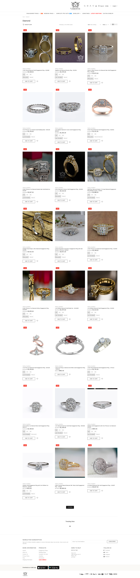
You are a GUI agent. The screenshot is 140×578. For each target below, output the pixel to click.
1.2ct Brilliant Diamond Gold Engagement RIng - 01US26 (100, 308)
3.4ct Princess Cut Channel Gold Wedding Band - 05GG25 (36, 129)
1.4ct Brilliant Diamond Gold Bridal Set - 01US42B (67, 308)
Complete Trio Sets (43, 554)
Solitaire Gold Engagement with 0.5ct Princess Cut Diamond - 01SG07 (101, 426)
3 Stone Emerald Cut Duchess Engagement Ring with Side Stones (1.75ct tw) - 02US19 (69, 249)
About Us (25, 552)
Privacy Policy (26, 556)
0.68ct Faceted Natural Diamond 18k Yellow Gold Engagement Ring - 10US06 (69, 486)
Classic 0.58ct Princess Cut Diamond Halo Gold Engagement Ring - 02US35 (101, 71)
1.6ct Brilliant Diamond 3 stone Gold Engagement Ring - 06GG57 (68, 130)
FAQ (24, 558)
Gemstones (41, 558)
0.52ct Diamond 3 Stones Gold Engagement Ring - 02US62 (69, 189)
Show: (104, 24)
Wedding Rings (42, 552)
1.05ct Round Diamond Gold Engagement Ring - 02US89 (36, 70)
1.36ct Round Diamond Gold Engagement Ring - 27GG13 (100, 367)
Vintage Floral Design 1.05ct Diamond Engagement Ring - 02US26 (36, 249)
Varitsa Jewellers (75, 5)
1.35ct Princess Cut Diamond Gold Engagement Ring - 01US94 (102, 248)
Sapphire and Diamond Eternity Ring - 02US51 (66, 70)
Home (24, 16)
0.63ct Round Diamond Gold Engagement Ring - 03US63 (100, 129)
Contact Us (25, 554)
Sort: (89, 24)
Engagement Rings (43, 550)
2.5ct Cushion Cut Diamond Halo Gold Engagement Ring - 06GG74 (36, 426)
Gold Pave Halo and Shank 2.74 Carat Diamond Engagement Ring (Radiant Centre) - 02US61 (101, 190)
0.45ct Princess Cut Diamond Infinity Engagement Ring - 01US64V (36, 309)
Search (24, 550)
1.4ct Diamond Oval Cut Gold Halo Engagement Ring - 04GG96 (70, 425)
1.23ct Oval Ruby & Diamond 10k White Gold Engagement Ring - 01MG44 (70, 368)
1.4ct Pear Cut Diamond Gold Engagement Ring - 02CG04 (36, 367)
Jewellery (41, 556)
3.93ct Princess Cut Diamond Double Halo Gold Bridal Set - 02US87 (36, 190)
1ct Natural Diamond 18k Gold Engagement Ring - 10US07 (101, 485)
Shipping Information (27, 559)
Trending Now (70, 521)
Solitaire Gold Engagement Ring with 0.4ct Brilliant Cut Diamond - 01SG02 (35, 486)
